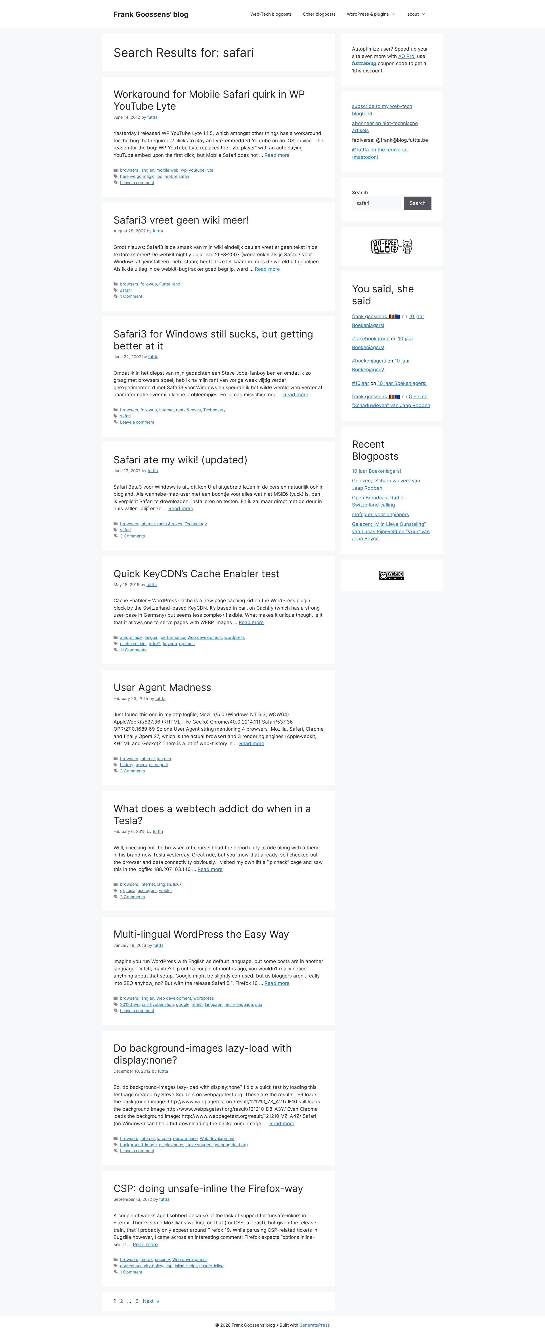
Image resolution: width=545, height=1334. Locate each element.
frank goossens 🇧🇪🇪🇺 (376, 316)
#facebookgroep (370, 338)
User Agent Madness (162, 687)
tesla (130, 890)
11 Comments (133, 649)
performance (173, 637)
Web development (204, 637)
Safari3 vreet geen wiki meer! (181, 220)
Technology (214, 409)
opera (141, 764)
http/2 (155, 643)
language (213, 1004)
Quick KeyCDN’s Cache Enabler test (197, 574)
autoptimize (131, 637)
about (413, 14)
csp (169, 1265)
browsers (129, 170)
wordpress (234, 637)
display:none (171, 1144)
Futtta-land (169, 284)
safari (125, 290)
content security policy (141, 1265)
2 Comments (132, 896)
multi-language (239, 1004)
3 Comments (132, 535)
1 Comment (131, 296)
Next (151, 1301)
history (126, 764)
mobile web (167, 170)
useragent (158, 764)
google (182, 1004)
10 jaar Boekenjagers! (402, 383)
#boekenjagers (369, 361)
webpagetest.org (231, 1144)
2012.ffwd (130, 1004)
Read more (277, 155)
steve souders (199, 1144)
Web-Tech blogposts (271, 14)
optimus (187, 643)
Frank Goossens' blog (151, 14)
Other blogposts (319, 14)
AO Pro (406, 56)
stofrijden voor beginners (380, 514)
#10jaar (360, 383)
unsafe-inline (211, 1265)
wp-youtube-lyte (197, 170)
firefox (147, 1259)
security (162, 1259)
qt (122, 890)
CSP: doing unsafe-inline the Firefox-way (208, 1188)
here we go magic (137, 176)
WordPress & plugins (368, 14)
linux (177, 884)
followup (149, 284)
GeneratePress (314, 1325)
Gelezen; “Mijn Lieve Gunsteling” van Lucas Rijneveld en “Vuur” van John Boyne (391, 531)
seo (258, 1004)
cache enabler (133, 643)
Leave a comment (137, 182)
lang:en (147, 170)
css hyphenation (158, 1004)
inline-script (186, 1265)
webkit (165, 890)
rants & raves (188, 409)
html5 (197, 1004)
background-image (138, 1144)
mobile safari (177, 176)
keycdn (170, 643)
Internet (166, 409)
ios (159, 176)
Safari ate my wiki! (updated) (181, 460)
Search (360, 192)
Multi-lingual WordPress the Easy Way (201, 934)
